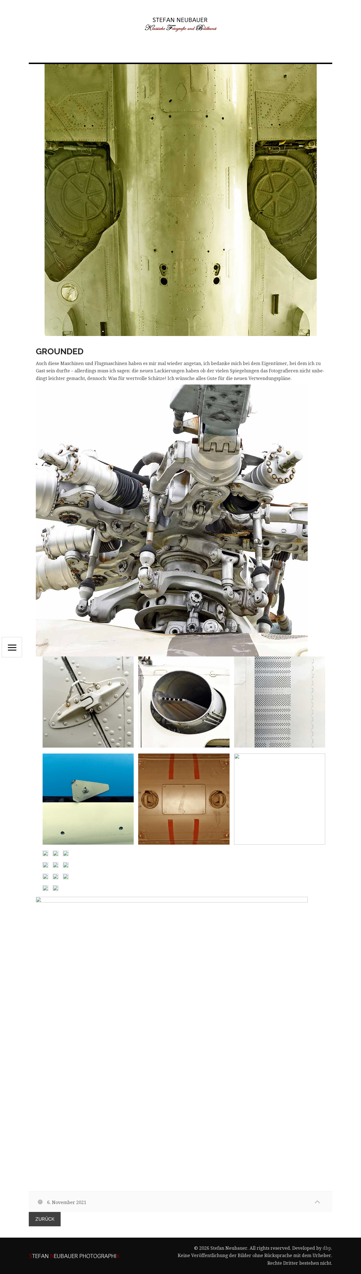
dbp (327, 1248)
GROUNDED (59, 351)
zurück (44, 1219)
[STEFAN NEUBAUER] (180, 24)
